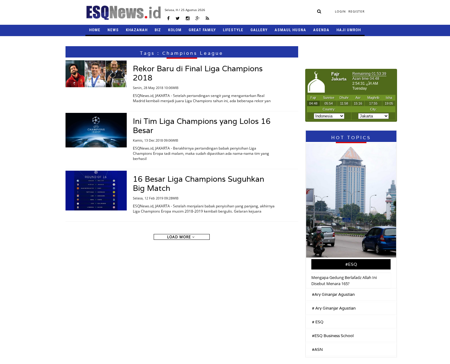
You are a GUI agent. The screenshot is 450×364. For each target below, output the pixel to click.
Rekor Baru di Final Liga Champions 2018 (198, 73)
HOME (94, 30)
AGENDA (321, 30)
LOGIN (340, 11)
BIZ (158, 30)
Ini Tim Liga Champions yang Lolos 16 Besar (202, 125)
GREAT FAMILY (202, 30)
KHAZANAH (137, 30)
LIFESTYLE (233, 30)
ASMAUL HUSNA (290, 30)
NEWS (113, 30)
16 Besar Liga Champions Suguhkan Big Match (198, 183)
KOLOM (175, 30)
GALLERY (259, 30)
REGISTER (356, 11)
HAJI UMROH (348, 30)
